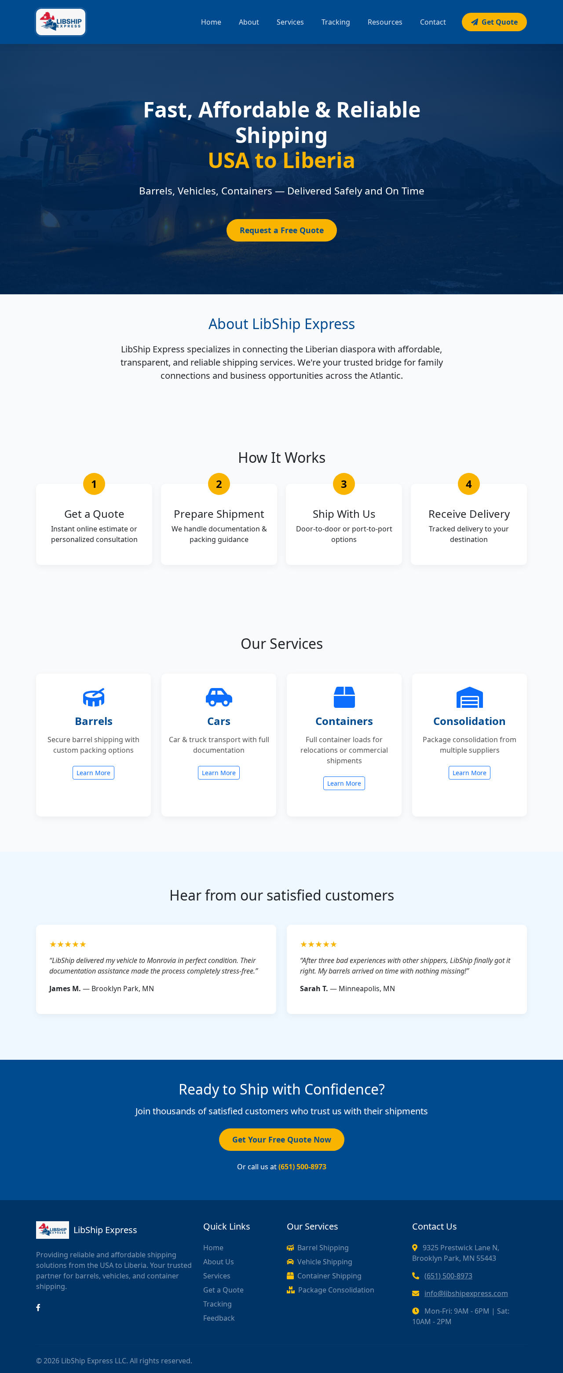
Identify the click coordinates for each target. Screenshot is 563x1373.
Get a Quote (223, 1290)
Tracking (336, 22)
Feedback (219, 1318)
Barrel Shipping (323, 1247)
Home (211, 22)
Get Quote (500, 22)
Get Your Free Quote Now (281, 1139)
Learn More (93, 773)
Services (290, 22)
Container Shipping (329, 1276)
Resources (385, 22)
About (249, 22)
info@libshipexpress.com (466, 1293)
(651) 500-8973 (448, 1276)
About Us (218, 1262)
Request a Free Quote (282, 230)
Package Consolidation (336, 1290)
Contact (433, 22)
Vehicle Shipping (324, 1262)
